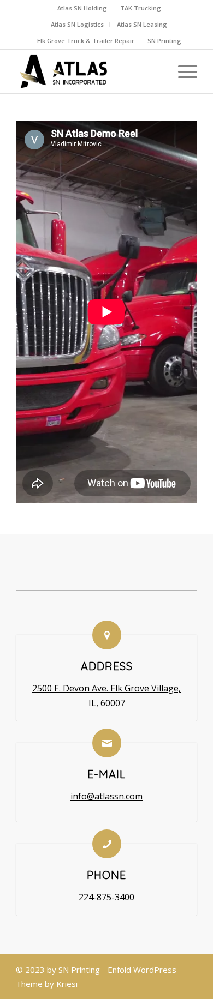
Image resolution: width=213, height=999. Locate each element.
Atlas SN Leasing (142, 24)
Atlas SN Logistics (77, 24)
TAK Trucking (140, 8)
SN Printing (164, 41)
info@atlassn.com (106, 796)
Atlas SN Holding (82, 8)
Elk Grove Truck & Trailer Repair (85, 41)
